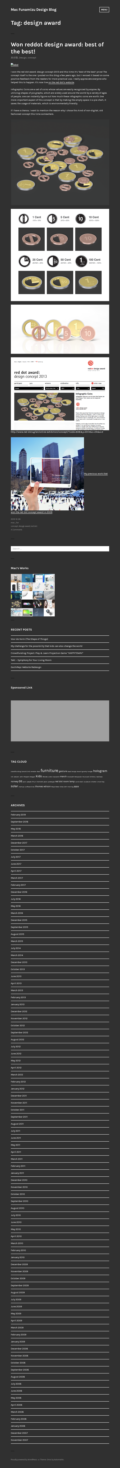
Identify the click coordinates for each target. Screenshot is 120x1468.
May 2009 (16, 1313)
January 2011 (17, 1173)
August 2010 (17, 1208)
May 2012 (16, 1060)
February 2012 (18, 1081)
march (63, 776)
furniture (49, 770)
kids (39, 776)
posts (46, 782)
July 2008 (16, 1383)
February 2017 (18, 885)
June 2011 (16, 1137)
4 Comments (16, 530)
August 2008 (18, 1376)
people (29, 782)
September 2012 (19, 1032)
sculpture (87, 782)
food (38, 771)
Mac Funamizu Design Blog (33, 9)
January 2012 (17, 1088)
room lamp (69, 781)
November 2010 (19, 1187)
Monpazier (78, 777)
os (20, 781)
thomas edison (43, 786)
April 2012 (16, 1067)
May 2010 (16, 1229)
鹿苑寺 (76, 787)
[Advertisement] (60, 720)
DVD (28, 771)
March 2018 (17, 835)
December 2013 (19, 962)
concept (32, 57)
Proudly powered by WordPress (24, 1459)
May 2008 (16, 1397)
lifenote (45, 777)
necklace (99, 777)
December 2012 (19, 1011)
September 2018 (19, 821)
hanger (90, 771)
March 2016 (17, 913)
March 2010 (17, 1243)
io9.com (16, 777)
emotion (33, 771)
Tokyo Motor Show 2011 (59, 787)
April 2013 (16, 983)
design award (24, 526)
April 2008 (16, 1404)
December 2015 (19, 920)
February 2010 (18, 1250)
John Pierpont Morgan (27, 777)
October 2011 (17, 1109)
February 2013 (18, 997)
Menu (104, 9)
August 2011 (17, 1123)
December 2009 (19, 1264)
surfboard (28, 787)
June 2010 (16, 1222)
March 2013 (17, 990)
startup (21, 787)
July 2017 (16, 856)
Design (22, 57)
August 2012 (17, 1039)
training (70, 787)
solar (14, 786)
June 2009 (16, 1306)
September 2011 (19, 1116)
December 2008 (19, 1348)
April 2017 (16, 870)
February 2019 (18, 814)
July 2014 (16, 948)
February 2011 (18, 1166)
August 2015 (17, 934)
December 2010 (19, 1180)
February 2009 (18, 1334)
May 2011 (15, 1144)
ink (12, 777)
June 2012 (16, 1053)
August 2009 (18, 1292)
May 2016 (16, 906)
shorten (94, 782)
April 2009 (16, 1320)
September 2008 (20, 1369)
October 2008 (18, 1362)
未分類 (14, 57)
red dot (34, 526)
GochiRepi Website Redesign (26, 667)
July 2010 (16, 1215)
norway (14, 781)
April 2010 (16, 1236)
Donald (24, 771)
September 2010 (19, 1201)
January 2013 (17, 1004)
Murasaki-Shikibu (89, 777)
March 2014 (17, 955)
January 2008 (18, 1426)
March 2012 (17, 1074)
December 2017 (19, 842)
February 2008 (18, 1419)
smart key (100, 782)
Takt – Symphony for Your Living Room (31, 660)
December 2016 (19, 892)
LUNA (50, 777)
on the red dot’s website (61, 82)
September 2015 (19, 927)
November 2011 (19, 1102)
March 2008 (17, 1411)
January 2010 (18, 1257)
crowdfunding (16, 771)
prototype (51, 782)
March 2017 (17, 877)
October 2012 (18, 1025)
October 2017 (18, 849)
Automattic (59, 1459)
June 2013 (16, 976)
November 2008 (19, 1355)
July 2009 (16, 1299)
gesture (63, 771)
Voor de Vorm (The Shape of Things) (29, 639)
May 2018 (16, 828)
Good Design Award (75, 771)
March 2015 (17, 941)
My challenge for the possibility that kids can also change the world (46, 646)
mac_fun (15, 523)
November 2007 (19, 1440)
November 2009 (19, 1271)
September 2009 (20, 1285)
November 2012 (19, 1018)
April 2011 (16, 1152)
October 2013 (18, 969)
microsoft (70, 777)
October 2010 (18, 1194)
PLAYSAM (40, 782)
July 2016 (16, 899)
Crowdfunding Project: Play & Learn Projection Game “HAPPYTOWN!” (47, 653)
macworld (55, 777)
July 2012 (16, 1046)
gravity (84, 771)
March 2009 (17, 1327)
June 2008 (16, 1390)
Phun (34, 782)
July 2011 (15, 1130)
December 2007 (19, 1433)
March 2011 (17, 1159)
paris (24, 782)
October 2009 (18, 1278)
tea (33, 787)
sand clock (79, 782)
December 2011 (19, 1095)
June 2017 (16, 863)
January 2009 (18, 1341)
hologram (100, 771)
